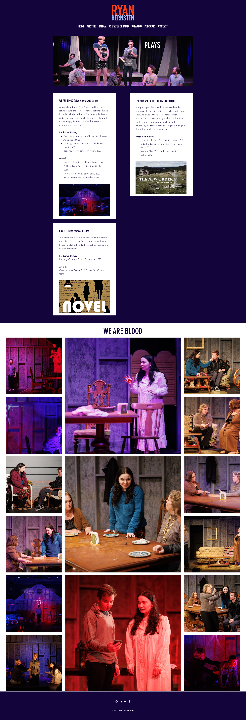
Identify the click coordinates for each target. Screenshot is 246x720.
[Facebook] (129, 701)
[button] (150, 26)
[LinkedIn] (120, 701)
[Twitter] (125, 701)
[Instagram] (116, 701)
